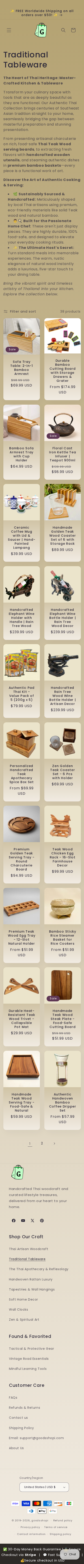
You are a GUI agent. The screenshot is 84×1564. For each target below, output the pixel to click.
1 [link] (30, 1143)
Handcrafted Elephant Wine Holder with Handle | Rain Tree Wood (21, 618)
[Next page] (54, 1143)
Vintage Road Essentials (29, 1358)
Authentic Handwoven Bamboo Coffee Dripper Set (62, 1102)
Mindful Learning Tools (28, 1368)
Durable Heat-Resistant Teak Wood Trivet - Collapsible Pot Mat (21, 1019)
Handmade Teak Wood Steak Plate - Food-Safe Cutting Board (62, 1019)
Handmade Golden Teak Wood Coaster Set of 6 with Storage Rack (62, 536)
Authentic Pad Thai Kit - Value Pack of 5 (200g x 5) (21, 694)
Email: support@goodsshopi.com (36, 1438)
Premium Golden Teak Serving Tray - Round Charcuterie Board (21, 859)
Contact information (31, 1534)
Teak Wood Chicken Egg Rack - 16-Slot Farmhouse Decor (62, 857)
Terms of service (55, 1527)
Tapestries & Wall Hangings (32, 1289)
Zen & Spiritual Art (24, 1319)
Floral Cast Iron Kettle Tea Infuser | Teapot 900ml (62, 454)
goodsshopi (39, 1520)
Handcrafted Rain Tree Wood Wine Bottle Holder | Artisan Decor (62, 696)
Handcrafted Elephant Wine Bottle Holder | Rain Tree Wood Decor (62, 618)
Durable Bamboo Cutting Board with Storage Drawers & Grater (62, 371)
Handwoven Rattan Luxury (31, 1279)
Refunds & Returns (24, 1407)
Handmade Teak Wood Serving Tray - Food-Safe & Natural (21, 1102)
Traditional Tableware (27, 1259)
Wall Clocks (18, 1309)
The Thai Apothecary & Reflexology (39, 1269)
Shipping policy (60, 1534)
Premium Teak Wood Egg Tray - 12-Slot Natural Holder (21, 937)
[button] (9, 30)
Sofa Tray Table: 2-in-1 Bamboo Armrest (21, 368)
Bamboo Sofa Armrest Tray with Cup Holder (21, 454)
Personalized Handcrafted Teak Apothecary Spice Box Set (21, 774)
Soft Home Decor (23, 1299)
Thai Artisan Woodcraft (28, 1249)
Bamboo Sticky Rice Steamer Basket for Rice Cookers (62, 937)
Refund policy (62, 1520)
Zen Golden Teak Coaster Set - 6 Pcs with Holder (62, 772)
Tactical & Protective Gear (31, 1348)
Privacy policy (30, 1527)
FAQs (13, 1397)
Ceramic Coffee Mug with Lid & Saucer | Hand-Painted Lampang (21, 538)
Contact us (18, 1417)
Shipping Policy (21, 1428)
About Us (16, 1448)
